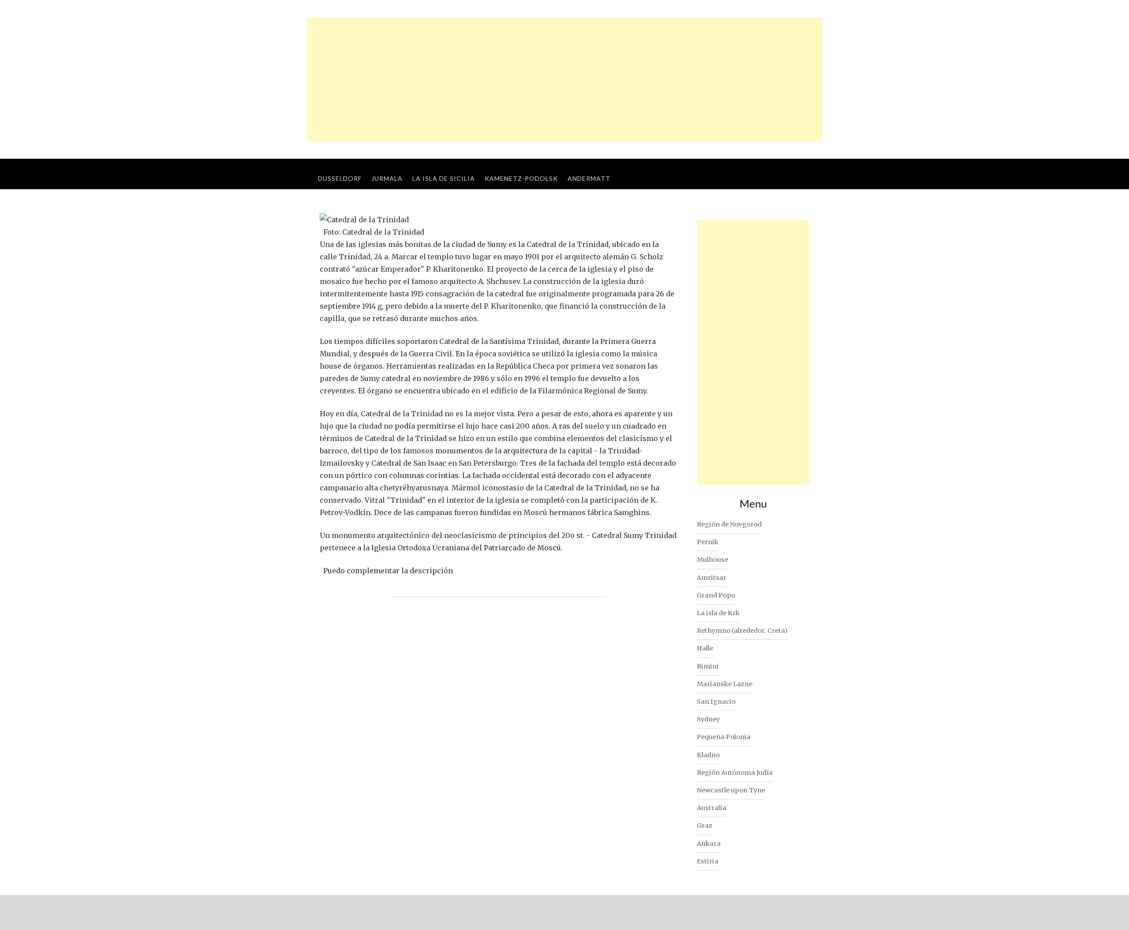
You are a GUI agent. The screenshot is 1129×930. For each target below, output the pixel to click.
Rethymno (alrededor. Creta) (742, 631)
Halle (705, 648)
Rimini (708, 666)
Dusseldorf (340, 178)
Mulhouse (712, 560)
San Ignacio (716, 702)
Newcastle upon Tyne (731, 790)
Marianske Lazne (724, 684)
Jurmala (387, 178)
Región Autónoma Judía (735, 773)
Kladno (708, 755)
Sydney (708, 719)
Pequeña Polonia (724, 737)
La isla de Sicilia (443, 178)
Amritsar (711, 578)
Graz (704, 825)
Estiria (707, 861)
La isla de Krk (718, 613)
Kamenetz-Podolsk (521, 178)
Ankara (709, 844)
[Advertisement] (564, 79)
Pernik (707, 542)
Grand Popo (716, 595)
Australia (711, 808)
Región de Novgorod (729, 524)
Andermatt (589, 178)
